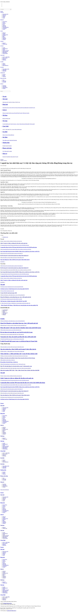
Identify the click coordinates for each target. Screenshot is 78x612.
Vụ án (4, 17)
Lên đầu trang (6, 489)
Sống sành (6, 151)
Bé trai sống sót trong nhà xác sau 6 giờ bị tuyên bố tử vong (16, 332)
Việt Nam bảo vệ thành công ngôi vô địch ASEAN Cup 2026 (13, 301)
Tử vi (3, 151)
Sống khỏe (4, 70)
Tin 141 (4, 29)
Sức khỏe (2, 67)
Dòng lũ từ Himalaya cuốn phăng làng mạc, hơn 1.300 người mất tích (15, 297)
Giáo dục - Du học (6, 50)
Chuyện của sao (5, 34)
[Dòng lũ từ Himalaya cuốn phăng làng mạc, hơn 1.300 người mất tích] (12, 320)
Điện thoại (4, 59)
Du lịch (4, 75)
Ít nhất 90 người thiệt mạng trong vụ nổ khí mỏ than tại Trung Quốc (18, 341)
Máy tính (4, 58)
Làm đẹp (4, 39)
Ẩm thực (4, 74)
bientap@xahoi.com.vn (7, 603)
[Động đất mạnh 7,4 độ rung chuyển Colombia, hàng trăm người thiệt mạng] (13, 325)
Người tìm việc (5, 48)
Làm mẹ (4, 64)
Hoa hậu (4, 35)
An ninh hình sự (5, 309)
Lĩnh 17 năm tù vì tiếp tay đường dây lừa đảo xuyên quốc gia (13, 243)
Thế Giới (1, 12)
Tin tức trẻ (4, 85)
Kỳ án (4, 24)
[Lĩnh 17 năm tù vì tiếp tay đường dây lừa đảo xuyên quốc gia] (11, 241)
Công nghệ (4, 313)
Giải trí (5, 110)
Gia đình (1, 61)
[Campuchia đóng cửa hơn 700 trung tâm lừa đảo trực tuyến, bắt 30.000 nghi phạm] (14, 245)
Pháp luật (2, 19)
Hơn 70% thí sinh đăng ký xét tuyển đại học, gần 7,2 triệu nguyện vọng (16, 366)
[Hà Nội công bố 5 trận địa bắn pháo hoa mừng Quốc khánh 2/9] (11, 253)
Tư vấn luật (4, 28)
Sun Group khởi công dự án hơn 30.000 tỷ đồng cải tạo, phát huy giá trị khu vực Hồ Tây (20, 251)
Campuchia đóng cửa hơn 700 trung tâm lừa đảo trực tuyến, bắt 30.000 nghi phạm (18, 247)
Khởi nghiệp (5, 52)
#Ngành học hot (5, 237)
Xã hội (4, 311)
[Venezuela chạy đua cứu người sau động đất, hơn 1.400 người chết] (12, 334)
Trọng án (4, 25)
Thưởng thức (2, 72)
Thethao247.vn (5, 312)
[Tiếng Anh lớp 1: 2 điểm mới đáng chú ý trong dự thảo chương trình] (12, 351)
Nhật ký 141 (5, 310)
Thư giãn (4, 76)
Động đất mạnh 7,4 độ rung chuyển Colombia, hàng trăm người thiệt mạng (20, 327)
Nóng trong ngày (5, 14)
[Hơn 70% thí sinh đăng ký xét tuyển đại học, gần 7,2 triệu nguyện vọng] (12, 364)
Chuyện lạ (4, 15)
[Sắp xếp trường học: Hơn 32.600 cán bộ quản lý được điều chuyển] (12, 257)
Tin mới (2, 284)
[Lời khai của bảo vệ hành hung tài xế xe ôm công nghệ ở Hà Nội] (11, 286)
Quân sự (13, 102)
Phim (3, 36)
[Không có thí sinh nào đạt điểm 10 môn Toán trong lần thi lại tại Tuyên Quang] (14, 355)
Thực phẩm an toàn (6, 140)
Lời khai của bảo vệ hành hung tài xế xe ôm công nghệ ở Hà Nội (14, 288)
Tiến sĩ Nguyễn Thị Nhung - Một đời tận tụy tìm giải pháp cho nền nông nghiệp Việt (19, 305)
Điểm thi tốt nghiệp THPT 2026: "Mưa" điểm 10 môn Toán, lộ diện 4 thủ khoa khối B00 (19, 370)
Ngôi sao (4, 32)
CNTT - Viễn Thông (6, 129)
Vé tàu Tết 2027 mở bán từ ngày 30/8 (8, 292)
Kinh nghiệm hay (5, 65)
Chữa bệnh (4, 69)
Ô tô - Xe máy (5, 57)
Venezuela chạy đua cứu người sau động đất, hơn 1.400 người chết (18, 336)
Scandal (4, 33)
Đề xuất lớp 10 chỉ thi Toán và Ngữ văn (9, 362)
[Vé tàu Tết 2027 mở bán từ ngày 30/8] (7, 290)
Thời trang (4, 38)
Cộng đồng (4, 86)
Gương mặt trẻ (5, 87)
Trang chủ (2, 489)
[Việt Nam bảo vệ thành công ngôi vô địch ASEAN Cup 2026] (11, 299)
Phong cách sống (3, 78)
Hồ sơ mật (4, 26)
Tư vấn (4, 47)
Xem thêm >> (2, 261)
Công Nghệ (2, 55)
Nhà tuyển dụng (5, 51)
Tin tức (1, 11)
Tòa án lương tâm (5, 27)
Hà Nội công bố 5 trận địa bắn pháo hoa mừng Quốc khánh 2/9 (14, 255)
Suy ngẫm (4, 81)
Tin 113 (4, 22)
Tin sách (4, 88)
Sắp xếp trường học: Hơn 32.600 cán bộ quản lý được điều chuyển (15, 259)
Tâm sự (4, 63)
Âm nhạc (4, 37)
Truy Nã (4, 23)
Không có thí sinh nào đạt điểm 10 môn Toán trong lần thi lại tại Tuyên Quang (17, 358)
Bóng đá (4, 43)
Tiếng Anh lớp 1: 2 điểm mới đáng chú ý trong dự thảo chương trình (18, 353)
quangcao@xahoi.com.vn (11, 610)
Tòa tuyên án (5, 21)
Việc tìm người (5, 53)
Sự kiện (2, 318)
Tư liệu (16, 102)
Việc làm (1, 45)
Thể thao (1, 41)
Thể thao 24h (8, 118)
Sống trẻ (1, 83)
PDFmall (4, 314)
